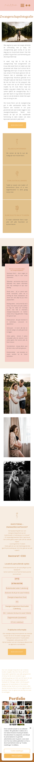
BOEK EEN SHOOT (17, 125)
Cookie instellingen (17, 751)
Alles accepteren (17, 756)
